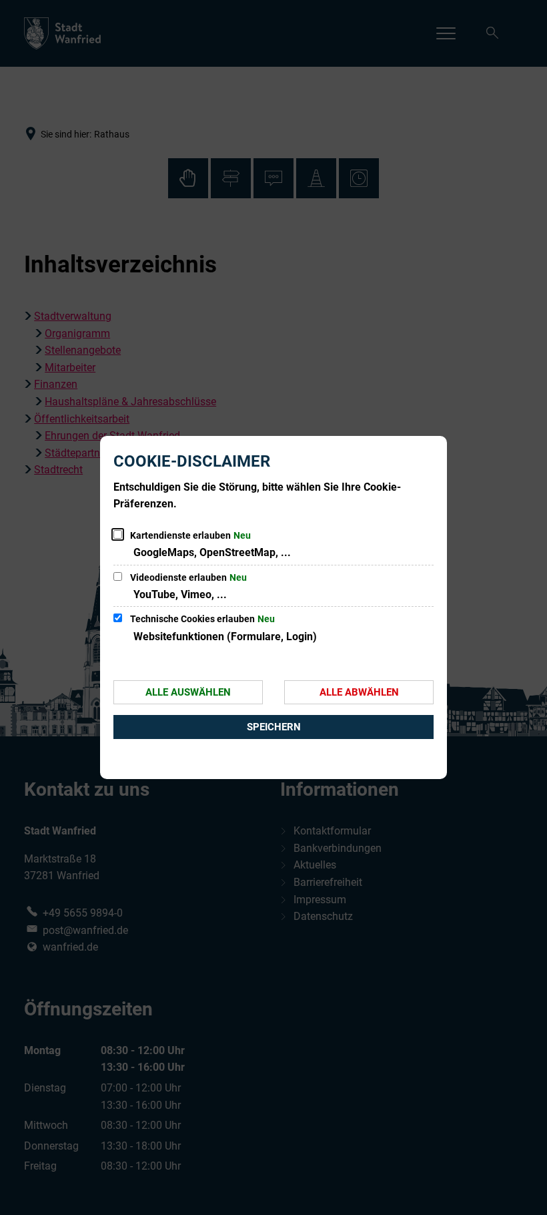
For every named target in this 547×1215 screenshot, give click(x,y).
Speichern (274, 727)
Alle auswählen (188, 692)
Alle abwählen (359, 692)
